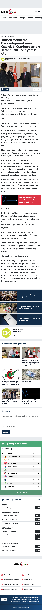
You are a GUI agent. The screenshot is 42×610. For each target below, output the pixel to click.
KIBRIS (3, 18)
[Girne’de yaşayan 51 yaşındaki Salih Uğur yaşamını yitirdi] (31, 393)
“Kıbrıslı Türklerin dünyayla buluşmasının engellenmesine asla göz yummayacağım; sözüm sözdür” (30, 362)
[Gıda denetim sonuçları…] (11, 352)
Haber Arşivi (28, 589)
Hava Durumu (29, 575)
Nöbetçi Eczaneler (9, 575)
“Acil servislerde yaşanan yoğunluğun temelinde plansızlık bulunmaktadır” (11, 382)
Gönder (6, 432)
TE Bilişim (26, 607)
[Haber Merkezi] (6, 333)
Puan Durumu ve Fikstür (11, 584)
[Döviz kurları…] (31, 374)
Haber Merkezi (18, 331)
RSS (5, 599)
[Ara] (36, 12)
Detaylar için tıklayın (21, 492)
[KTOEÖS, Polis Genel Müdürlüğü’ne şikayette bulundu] (11, 393)
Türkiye (22, 18)
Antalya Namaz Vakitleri (11, 579)
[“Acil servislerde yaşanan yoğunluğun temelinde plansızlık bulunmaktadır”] (11, 374)
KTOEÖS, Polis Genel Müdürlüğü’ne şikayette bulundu (10, 401)
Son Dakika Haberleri (10, 589)
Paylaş (6, 89)
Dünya (30, 18)
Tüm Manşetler (29, 584)
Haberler (4, 36)
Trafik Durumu (28, 579)
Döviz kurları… (27, 381)
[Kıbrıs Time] (8, 12)
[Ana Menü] (39, 12)
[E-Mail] (14, 335)
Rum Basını (13, 18)
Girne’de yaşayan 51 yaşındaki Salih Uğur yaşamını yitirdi (29, 401)
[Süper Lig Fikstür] (39, 500)
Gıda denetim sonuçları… (10, 359)
